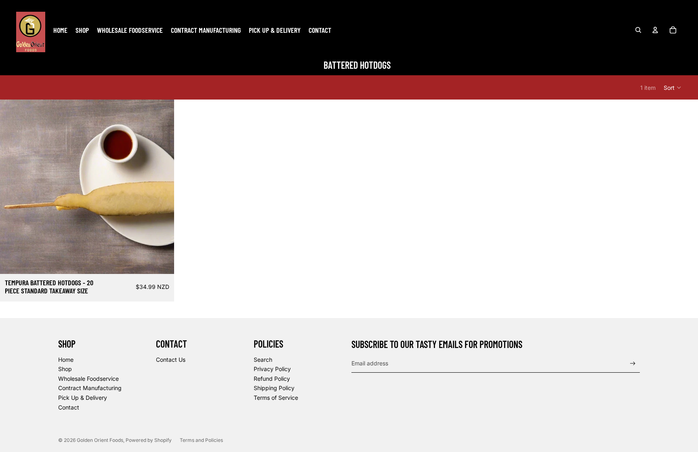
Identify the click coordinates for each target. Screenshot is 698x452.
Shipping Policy (274, 387)
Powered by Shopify (149, 440)
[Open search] (638, 30)
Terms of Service (276, 397)
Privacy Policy (272, 368)
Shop (65, 368)
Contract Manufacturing (90, 387)
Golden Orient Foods (100, 440)
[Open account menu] (655, 30)
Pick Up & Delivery (82, 397)
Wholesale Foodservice (88, 378)
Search (263, 359)
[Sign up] (633, 364)
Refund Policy (272, 378)
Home (66, 359)
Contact (68, 407)
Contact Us (170, 359)
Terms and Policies (201, 440)
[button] (673, 87)
